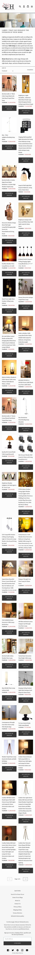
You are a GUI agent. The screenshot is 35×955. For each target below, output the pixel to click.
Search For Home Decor (17, 894)
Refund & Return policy (17, 916)
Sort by (4, 68)
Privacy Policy (17, 907)
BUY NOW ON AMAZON (9, 108)
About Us (17, 900)
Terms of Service (17, 913)
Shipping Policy (17, 910)
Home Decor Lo (19, 953)
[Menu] (32, 6)
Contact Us (17, 903)
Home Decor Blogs (17, 897)
